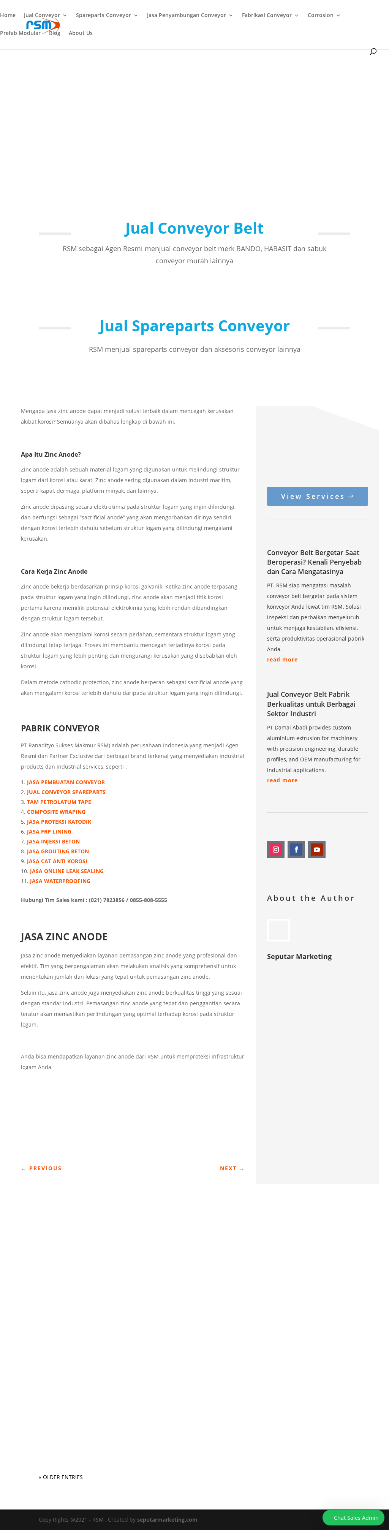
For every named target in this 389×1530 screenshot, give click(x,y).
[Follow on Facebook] (296, 849)
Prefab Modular (20, 33)
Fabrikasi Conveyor (267, 16)
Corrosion (321, 16)
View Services (313, 496)
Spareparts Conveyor (103, 16)
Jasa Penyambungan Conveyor (186, 16)
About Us (81, 33)
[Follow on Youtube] (317, 849)
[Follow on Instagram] (276, 849)
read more (282, 659)
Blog (54, 33)
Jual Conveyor (42, 16)
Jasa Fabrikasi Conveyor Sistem (93, 1258)
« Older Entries (61, 1477)
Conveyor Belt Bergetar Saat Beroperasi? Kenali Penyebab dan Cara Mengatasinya (314, 562)
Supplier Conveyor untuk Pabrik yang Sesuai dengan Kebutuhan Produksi (176, 1421)
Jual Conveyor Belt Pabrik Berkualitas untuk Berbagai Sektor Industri (311, 704)
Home (8, 16)
